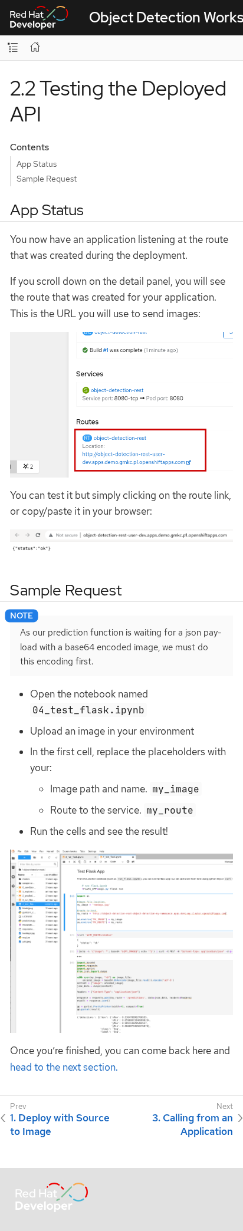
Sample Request (47, 178)
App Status (37, 164)
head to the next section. (64, 1067)
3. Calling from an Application (192, 1124)
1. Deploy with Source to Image (60, 1124)
